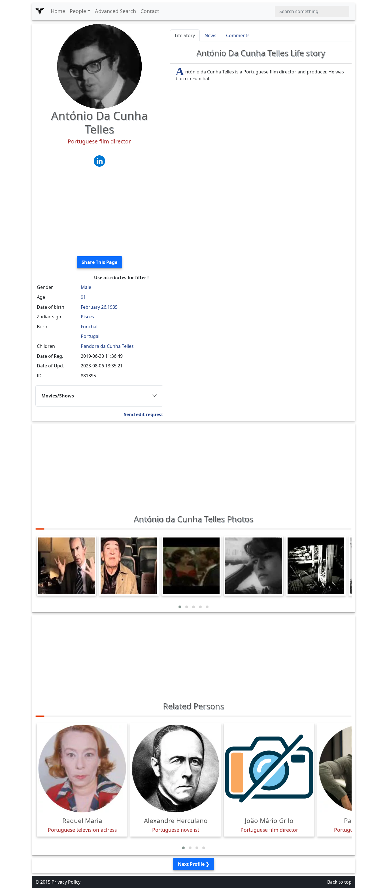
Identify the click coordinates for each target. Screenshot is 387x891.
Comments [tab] (238, 35)
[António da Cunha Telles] (99, 66)
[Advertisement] (99, 212)
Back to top (339, 882)
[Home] (39, 11)
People (78, 11)
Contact (150, 11)
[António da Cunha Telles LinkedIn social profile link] (99, 160)
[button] (180, 607)
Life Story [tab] (185, 35)
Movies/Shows (57, 396)
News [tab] (210, 35)
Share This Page (99, 262)
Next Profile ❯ (193, 864)
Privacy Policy (66, 882)
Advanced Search (115, 11)
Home (58, 11)
